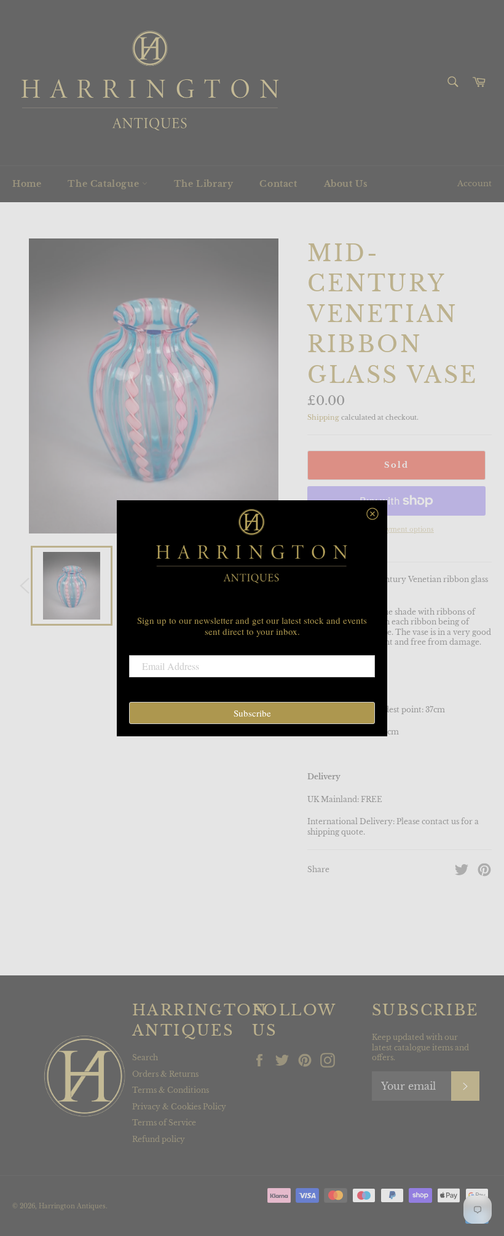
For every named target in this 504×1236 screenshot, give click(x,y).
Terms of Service (164, 1122)
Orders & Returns (165, 1074)
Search (145, 1057)
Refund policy (158, 1139)
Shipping (323, 417)
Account (474, 183)
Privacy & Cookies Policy (179, 1106)
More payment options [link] (396, 529)
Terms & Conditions (170, 1090)
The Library (204, 183)
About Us (346, 183)
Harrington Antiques (72, 1206)
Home (26, 183)
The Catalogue (104, 183)
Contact (278, 183)
